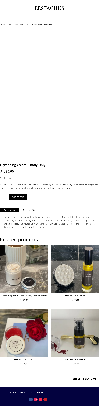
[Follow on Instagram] (36, 399)
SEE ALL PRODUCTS (84, 379)
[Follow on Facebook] (31, 399)
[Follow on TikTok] (40, 399)
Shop (9, 24)
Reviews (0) (29, 210)
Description (10, 210)
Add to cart (18, 197)
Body (23, 24)
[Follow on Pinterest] (45, 399)
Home (2, 24)
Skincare (16, 24)
